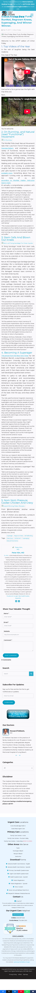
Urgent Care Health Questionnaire (18, 876)
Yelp (19, 596)
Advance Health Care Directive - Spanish (19, 869)
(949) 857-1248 (20, 920)
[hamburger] (32, 15)
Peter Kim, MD (18, 553)
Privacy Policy (13, 977)
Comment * (8, 640)
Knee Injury (10, 538)
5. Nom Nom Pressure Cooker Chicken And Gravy (17, 501)
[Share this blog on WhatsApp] (27, 991)
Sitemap (25, 977)
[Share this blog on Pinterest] (21, 991)
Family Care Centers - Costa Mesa (18, 843)
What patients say (8, 17)
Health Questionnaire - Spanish (19, 879)
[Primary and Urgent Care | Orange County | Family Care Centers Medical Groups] (8, 13)
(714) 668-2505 (23, 923)
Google (15, 596)
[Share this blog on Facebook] (3, 991)
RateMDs (18, 598)
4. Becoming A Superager (16, 352)
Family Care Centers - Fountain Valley (18, 840)
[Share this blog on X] (9, 991)
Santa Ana (18, 859)
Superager (10, 535)
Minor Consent (19, 889)
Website (7, 631)
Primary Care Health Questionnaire (19, 873)
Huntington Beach (18, 853)
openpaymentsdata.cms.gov (22, 964)
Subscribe (9, 702)
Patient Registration (19, 882)
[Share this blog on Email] (33, 991)
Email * (6, 622)
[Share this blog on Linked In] (15, 991)
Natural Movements (12, 541)
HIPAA (20, 977)
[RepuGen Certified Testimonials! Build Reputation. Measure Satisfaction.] (18, 931)
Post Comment (11, 655)
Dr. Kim (6, 555)
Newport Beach (18, 856)
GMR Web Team (27, 973)
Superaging (26, 538)
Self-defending (28, 535)
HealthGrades (25, 596)
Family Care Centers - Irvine (18, 838)
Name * (6, 613)
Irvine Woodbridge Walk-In (18, 828)
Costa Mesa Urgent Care (18, 831)
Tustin (18, 850)
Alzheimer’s (18, 538)
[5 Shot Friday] (18, 714)
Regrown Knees (18, 535)
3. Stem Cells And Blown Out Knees (15, 238)
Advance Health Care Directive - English (19, 866)
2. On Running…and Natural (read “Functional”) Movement (17, 134)
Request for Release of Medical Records (19, 896)
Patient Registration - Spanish (19, 886)
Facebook (10, 596)
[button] (16, 758)
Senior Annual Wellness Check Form (19, 892)
